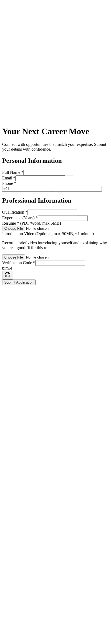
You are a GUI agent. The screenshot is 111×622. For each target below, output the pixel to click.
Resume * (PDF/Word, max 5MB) (31, 223)
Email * (8, 178)
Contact (19, 477)
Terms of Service (27, 503)
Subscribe (62, 562)
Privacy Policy (25, 498)
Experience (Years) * (20, 217)
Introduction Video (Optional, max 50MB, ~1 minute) (48, 233)
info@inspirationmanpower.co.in (36, 331)
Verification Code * (18, 262)
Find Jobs (21, 467)
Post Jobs (21, 462)
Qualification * (14, 212)
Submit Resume (26, 472)
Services (20, 457)
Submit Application (18, 282)
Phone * (9, 183)
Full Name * (12, 172)
